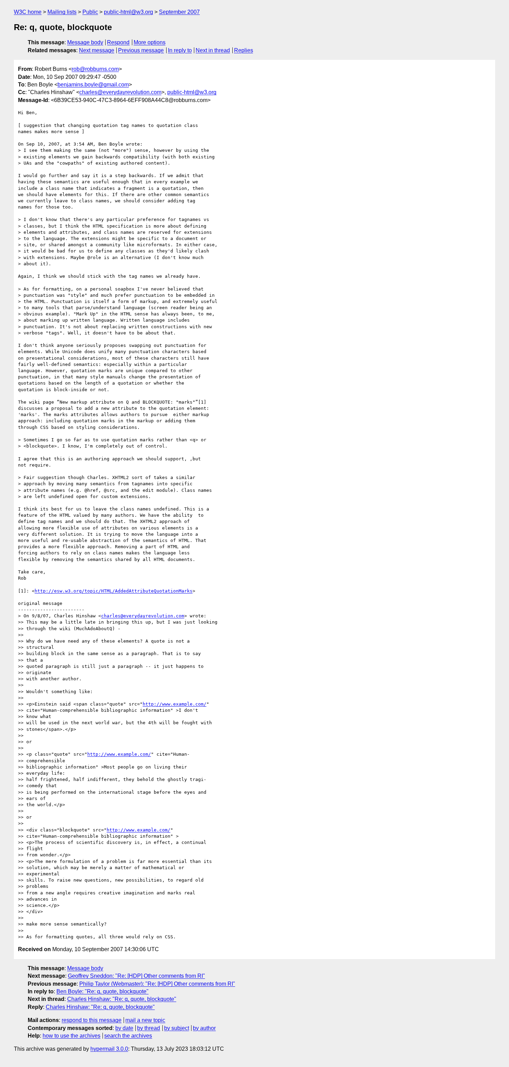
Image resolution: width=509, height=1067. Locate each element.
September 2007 (179, 12)
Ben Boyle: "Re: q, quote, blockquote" (102, 991)
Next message (96, 50)
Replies (243, 50)
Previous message (141, 50)
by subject (176, 1028)
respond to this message (92, 1020)
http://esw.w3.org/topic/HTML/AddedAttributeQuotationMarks (114, 591)
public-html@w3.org (128, 12)
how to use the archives (71, 1036)
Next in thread (213, 50)
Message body (85, 42)
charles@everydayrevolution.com (120, 92)
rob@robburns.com (95, 69)
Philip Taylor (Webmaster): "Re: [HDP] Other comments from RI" (157, 984)
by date (124, 1028)
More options (150, 42)
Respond (118, 42)
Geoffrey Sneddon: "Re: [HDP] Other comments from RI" (136, 976)
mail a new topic (145, 1020)
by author (204, 1028)
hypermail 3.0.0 (109, 1049)
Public (90, 12)
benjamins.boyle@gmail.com (93, 85)
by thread (148, 1028)
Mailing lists (62, 12)
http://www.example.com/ (174, 704)
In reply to (180, 50)
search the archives (128, 1036)
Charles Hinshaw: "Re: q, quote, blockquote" (121, 999)
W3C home (28, 12)
